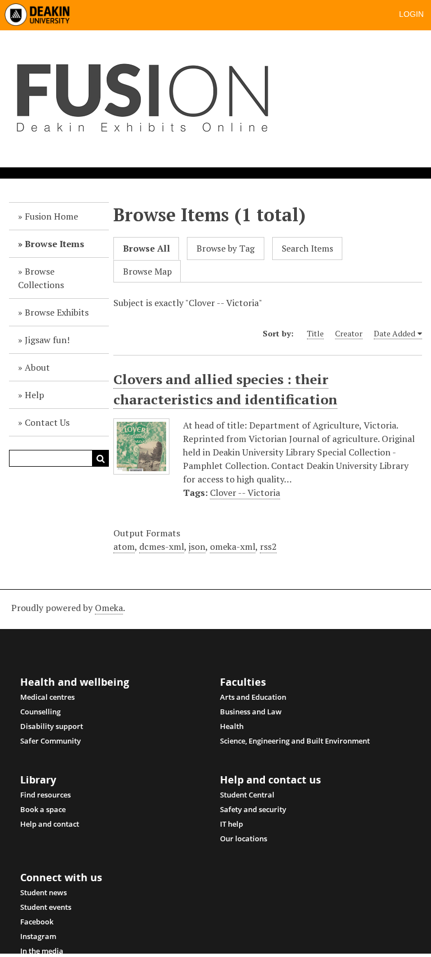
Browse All (146, 248)
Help (34, 395)
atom (124, 546)
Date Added (394, 333)
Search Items (307, 248)
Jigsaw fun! (47, 340)
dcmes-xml (161, 546)
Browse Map (147, 271)
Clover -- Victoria (245, 492)
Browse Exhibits (57, 312)
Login (411, 14)
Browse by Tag (225, 248)
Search (100, 458)
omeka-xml (232, 546)
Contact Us (47, 422)
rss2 (268, 546)
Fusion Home (51, 216)
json (197, 546)
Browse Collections (41, 278)
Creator (349, 333)
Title (315, 333)
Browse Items (54, 244)
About (37, 367)
